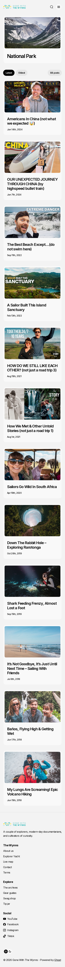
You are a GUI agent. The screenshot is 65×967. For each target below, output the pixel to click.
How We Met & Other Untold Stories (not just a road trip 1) (30, 428)
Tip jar (6, 903)
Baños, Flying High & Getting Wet (30, 731)
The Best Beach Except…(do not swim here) (30, 246)
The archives (10, 887)
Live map (8, 861)
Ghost (57, 960)
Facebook (12, 924)
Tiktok (10, 936)
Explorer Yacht (11, 856)
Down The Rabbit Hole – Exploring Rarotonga (26, 545)
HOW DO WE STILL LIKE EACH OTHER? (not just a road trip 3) (32, 368)
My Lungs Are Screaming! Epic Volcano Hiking (32, 791)
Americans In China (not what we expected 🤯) (31, 121)
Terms (6, 872)
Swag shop (9, 898)
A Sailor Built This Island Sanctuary (26, 307)
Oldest (21, 72)
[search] (51, 6)
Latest (9, 72)
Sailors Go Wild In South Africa (32, 486)
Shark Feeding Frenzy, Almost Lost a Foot (31, 605)
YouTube (12, 918)
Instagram (12, 930)
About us (8, 850)
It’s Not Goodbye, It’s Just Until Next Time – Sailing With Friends (32, 668)
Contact (7, 867)
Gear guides (9, 892)
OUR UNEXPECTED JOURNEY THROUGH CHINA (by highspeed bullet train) (32, 184)
